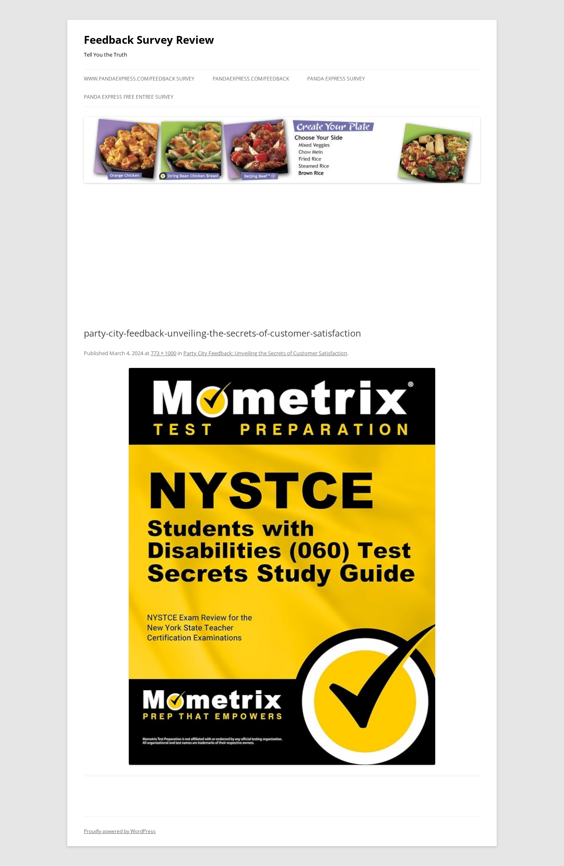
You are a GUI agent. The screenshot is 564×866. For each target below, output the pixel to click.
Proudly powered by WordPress (120, 831)
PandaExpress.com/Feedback (251, 78)
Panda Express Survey (336, 78)
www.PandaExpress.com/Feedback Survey (139, 78)
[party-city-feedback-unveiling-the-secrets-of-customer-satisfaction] (282, 566)
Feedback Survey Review (149, 39)
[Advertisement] (282, 255)
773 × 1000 (163, 353)
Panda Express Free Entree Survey (128, 96)
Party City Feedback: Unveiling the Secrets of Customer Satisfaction (265, 353)
